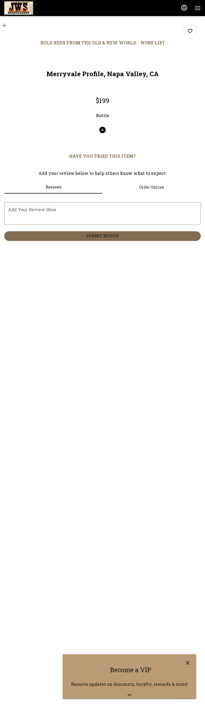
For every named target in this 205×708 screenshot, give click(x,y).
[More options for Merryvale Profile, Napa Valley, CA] (190, 31)
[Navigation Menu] (197, 8)
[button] (6, 25)
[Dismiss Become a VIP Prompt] (187, 662)
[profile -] (184, 8)
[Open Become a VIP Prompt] (129, 695)
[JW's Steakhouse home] (28, 8)
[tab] (53, 187)
